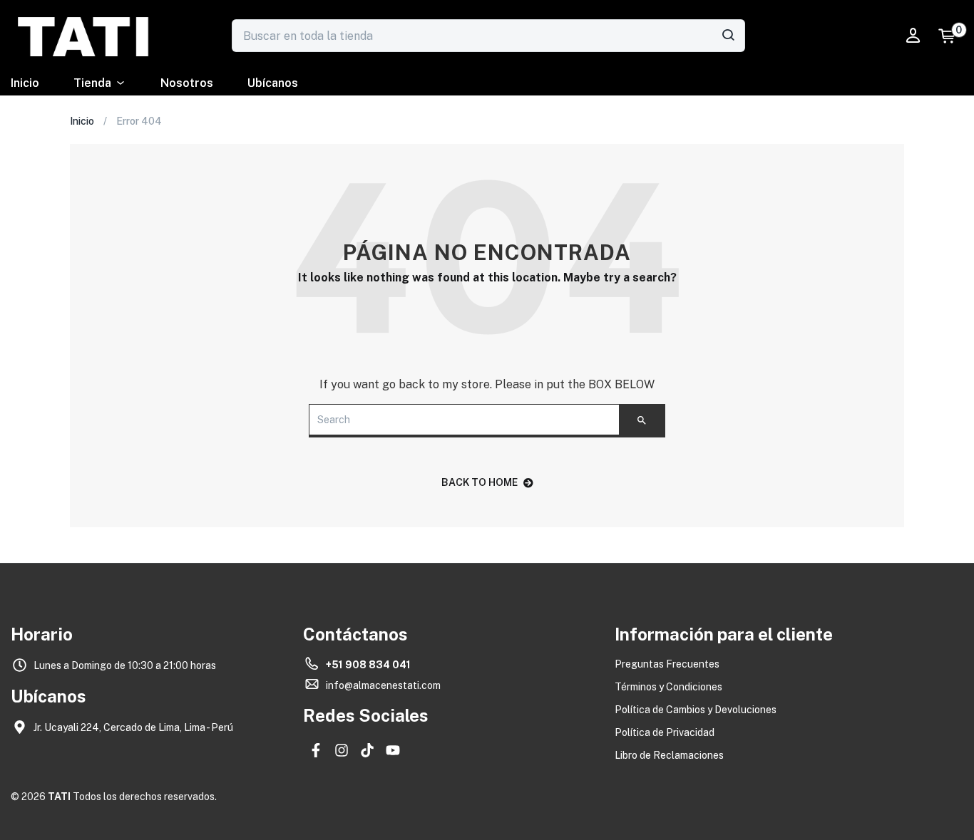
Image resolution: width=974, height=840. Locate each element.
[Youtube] (393, 750)
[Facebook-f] (316, 750)
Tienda (92, 83)
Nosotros (186, 83)
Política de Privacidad (664, 732)
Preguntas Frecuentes (667, 664)
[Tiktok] (367, 750)
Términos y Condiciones (668, 687)
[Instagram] (341, 750)
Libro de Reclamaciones (669, 755)
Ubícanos (272, 83)
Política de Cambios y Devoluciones (695, 709)
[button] (953, 35)
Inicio (25, 83)
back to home (479, 482)
